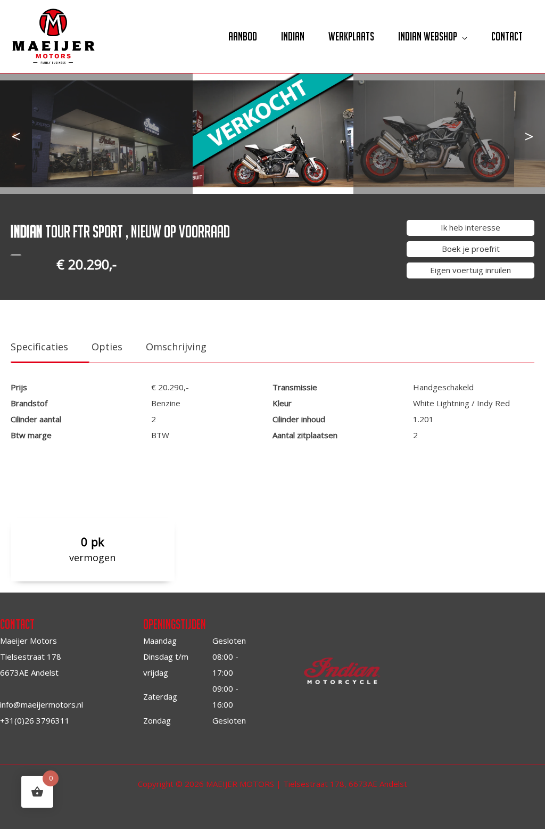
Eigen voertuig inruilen (470, 270)
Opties (107, 346)
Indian (292, 36)
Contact (507, 36)
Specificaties (39, 346)
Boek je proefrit (471, 248)
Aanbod (242, 36)
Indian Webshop (427, 36)
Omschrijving (176, 346)
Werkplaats (351, 36)
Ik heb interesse (470, 227)
